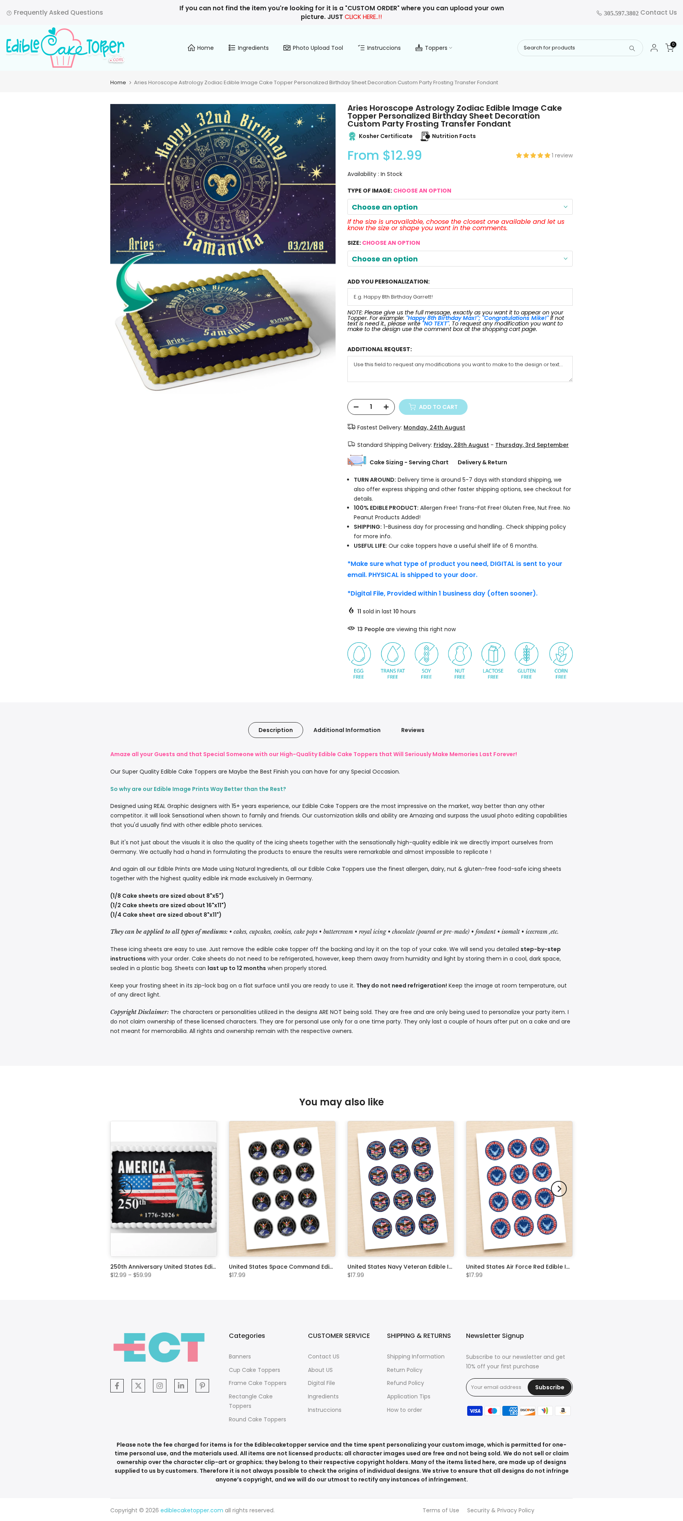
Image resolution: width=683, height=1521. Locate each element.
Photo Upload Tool (318, 48)
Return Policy (405, 1370)
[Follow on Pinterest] (202, 1385)
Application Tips (408, 1396)
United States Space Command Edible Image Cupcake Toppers (320, 1267)
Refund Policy (405, 1383)
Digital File (321, 1383)
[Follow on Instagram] (159, 1385)
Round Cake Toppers (257, 1419)
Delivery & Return (482, 462)
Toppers (436, 48)
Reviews (413, 730)
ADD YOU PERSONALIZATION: (388, 282)
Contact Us (639, 12)
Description (275, 730)
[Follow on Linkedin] (181, 1385)
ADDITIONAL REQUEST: (379, 349)
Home (205, 48)
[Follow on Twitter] (138, 1385)
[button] (534, 155)
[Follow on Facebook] (117, 1385)
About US (320, 1370)
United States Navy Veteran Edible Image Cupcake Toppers (433, 1267)
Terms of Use (441, 1510)
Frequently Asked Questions (57, 12)
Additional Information (347, 730)
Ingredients (253, 48)
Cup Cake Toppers (254, 1370)
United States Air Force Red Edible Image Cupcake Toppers (551, 1267)
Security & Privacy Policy (500, 1510)
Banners (240, 1356)
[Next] (559, 1189)
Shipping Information (416, 1356)
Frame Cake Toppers (258, 1383)
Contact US (324, 1356)
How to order (404, 1410)
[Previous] (124, 1189)
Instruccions (384, 48)
